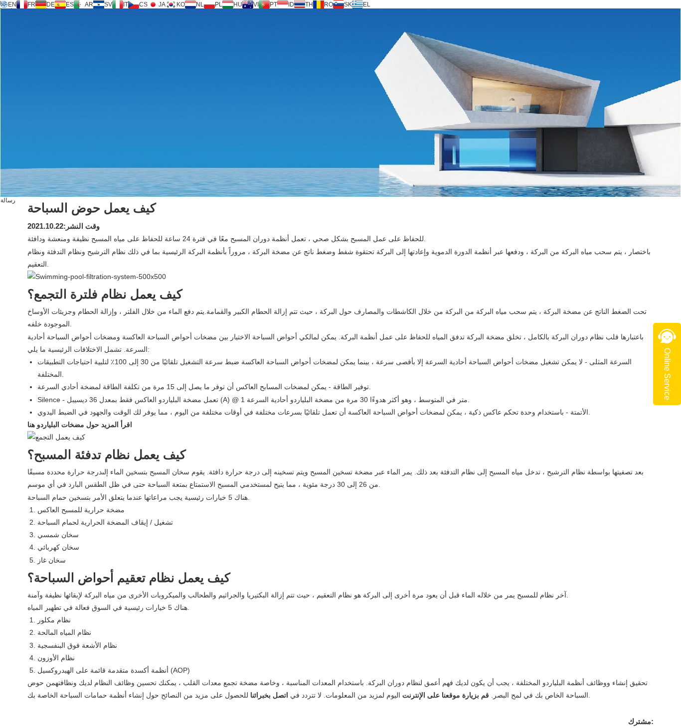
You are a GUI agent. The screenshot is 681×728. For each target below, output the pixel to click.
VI (256, 4)
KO (180, 4)
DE (50, 4)
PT (273, 4)
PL (218, 4)
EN (12, 4)
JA (162, 4)
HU (237, 4)
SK (348, 4)
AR (89, 4)
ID (291, 4)
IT (125, 4)
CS (143, 4)
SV (108, 4)
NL (200, 4)
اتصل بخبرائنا (268, 695)
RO (328, 4)
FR (31, 4)
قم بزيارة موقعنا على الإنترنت (444, 695)
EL (366, 4)
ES (70, 4)
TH (309, 4)
